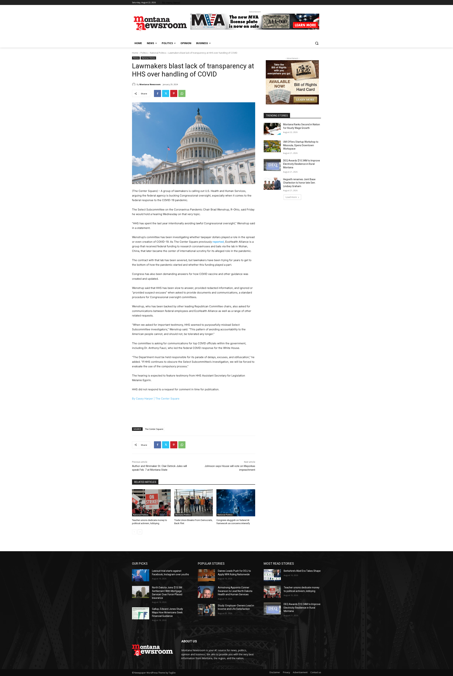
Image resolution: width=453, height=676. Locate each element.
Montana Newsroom (149, 84)
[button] (316, 43)
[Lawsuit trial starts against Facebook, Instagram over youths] (140, 575)
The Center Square (167, 398)
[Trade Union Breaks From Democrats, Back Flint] (193, 502)
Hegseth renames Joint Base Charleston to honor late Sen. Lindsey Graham (299, 183)
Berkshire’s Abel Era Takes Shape (302, 570)
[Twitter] (165, 93)
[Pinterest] (173, 93)
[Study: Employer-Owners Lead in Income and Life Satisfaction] (206, 610)
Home (135, 52)
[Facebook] (157, 93)
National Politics (158, 52)
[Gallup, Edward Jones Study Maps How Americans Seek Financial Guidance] (140, 613)
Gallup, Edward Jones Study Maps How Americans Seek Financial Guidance (167, 612)
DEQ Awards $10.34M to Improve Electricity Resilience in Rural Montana (301, 164)
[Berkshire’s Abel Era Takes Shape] (272, 575)
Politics (144, 52)
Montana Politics (183, 515)
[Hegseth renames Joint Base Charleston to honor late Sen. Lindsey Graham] (272, 184)
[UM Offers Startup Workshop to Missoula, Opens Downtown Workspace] (272, 146)
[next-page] (140, 532)
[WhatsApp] (181, 93)
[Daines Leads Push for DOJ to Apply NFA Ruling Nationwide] (206, 575)
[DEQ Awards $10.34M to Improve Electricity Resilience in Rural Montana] (272, 165)
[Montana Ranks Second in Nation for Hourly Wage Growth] (272, 129)
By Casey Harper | (143, 398)
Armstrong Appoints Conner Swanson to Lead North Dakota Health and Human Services (235, 591)
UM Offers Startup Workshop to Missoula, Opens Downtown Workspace (300, 145)
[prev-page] (134, 532)
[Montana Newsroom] (134, 84)
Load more (291, 197)
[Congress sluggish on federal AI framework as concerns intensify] (235, 502)
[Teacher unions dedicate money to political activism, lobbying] (151, 502)
